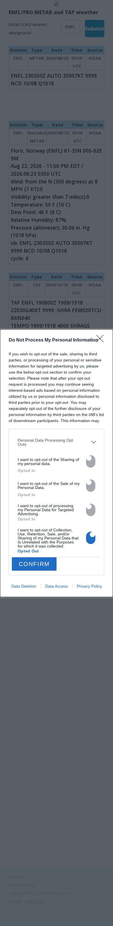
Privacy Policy (89, 586)
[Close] (101, 340)
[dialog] (56, 463)
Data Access (56, 586)
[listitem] (56, 442)
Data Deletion (23, 586)
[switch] (90, 461)
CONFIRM (34, 564)
